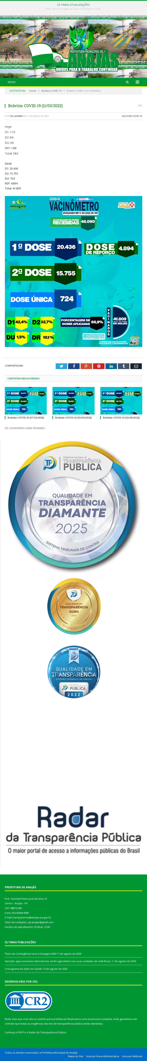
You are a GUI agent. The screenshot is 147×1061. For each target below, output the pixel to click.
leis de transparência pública (66, 1023)
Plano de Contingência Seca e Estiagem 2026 (30, 953)
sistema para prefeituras (51, 1019)
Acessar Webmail (132, 1056)
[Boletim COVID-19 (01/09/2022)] (73, 400)
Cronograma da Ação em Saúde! (23, 968)
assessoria (93, 1019)
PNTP (21, 1032)
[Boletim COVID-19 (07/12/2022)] (26, 400)
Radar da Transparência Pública (47, 1032)
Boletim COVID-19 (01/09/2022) (73, 417)
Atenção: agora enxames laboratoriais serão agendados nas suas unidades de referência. (72, 9)
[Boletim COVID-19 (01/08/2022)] (121, 400)
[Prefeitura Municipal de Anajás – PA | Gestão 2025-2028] (73, 47)
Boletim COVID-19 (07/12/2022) (25, 417)
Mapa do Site (75, 1056)
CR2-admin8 (16, 116)
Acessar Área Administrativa (102, 1056)
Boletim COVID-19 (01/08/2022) (121, 417)
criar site (28, 1019)
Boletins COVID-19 (132, 116)
